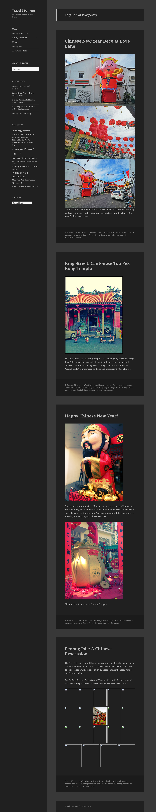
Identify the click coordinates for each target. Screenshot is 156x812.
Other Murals (29, 158)
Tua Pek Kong (82, 390)
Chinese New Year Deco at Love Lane (97, 43)
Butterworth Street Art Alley (20, 137)
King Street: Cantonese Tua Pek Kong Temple (97, 265)
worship (92, 390)
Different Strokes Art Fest (21, 140)
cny (80, 235)
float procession (89, 783)
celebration (123, 781)
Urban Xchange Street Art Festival (25, 186)
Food (14, 145)
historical (119, 387)
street (123, 235)
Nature (15, 42)
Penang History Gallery (21, 113)
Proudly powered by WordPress (78, 806)
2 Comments (90, 786)
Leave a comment (74, 237)
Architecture (21, 131)
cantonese (69, 387)
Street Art (18, 183)
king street (128, 387)
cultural (84, 387)
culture (75, 783)
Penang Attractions (20, 33)
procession (127, 783)
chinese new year (71, 235)
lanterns (109, 235)
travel (67, 786)
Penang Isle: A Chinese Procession (88, 651)
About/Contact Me (19, 51)
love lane (116, 235)
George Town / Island (100, 232)
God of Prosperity (90, 235)
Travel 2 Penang (23, 10)
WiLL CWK (88, 385)
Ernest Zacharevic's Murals (23, 142)
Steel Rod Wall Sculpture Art (24, 180)
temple (73, 390)
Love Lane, (92, 212)
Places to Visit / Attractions (120, 232)
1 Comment (114, 623)
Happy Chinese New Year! (91, 416)
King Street (119, 358)
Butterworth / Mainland (23, 134)
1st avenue (121, 620)
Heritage (101, 235)
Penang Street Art (19, 38)
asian (129, 385)
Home (14, 29)
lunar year (102, 623)
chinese (77, 387)
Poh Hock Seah (74, 666)
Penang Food (17, 46)
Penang (119, 783)
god (98, 783)
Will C (85, 232)
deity (90, 387)
